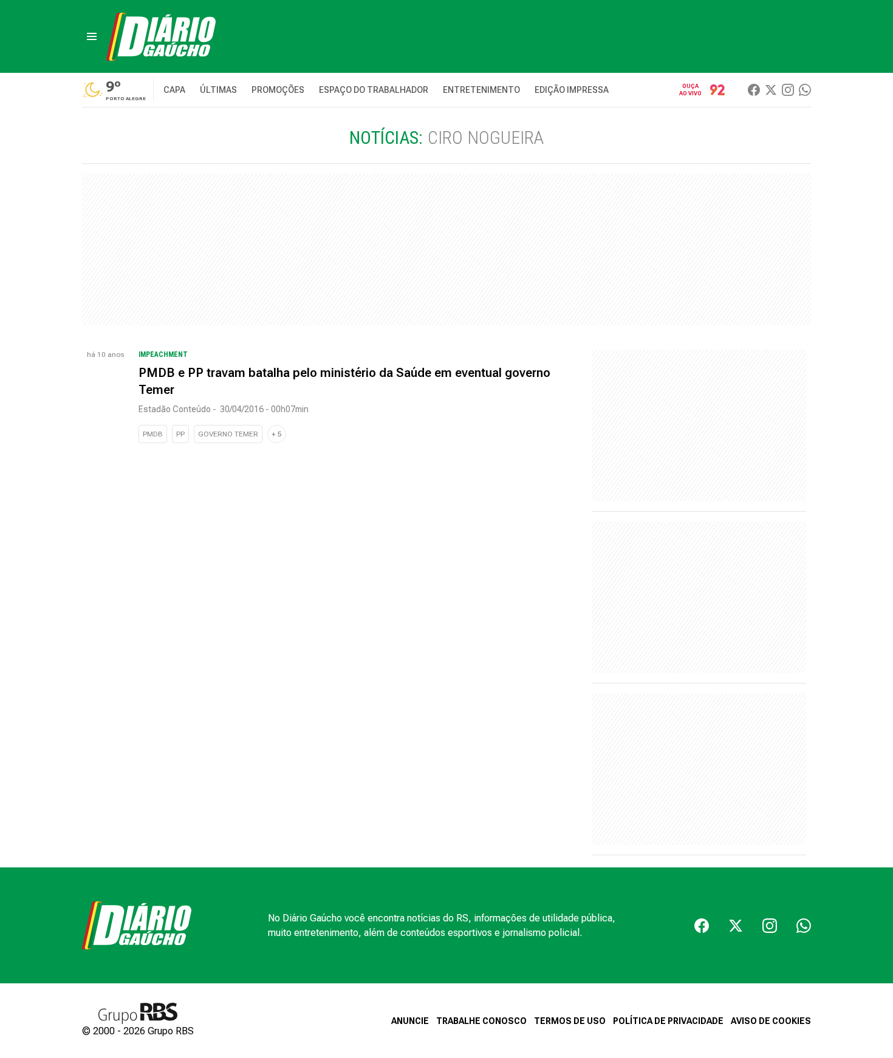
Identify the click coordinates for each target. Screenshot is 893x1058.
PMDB (153, 434)
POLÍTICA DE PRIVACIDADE (668, 1021)
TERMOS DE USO (570, 1021)
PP (180, 434)
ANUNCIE (410, 1021)
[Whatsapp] (805, 90)
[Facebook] (754, 90)
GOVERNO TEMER (228, 434)
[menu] (91, 36)
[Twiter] (771, 90)
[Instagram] (788, 90)
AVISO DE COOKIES (771, 1021)
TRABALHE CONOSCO (481, 1021)
